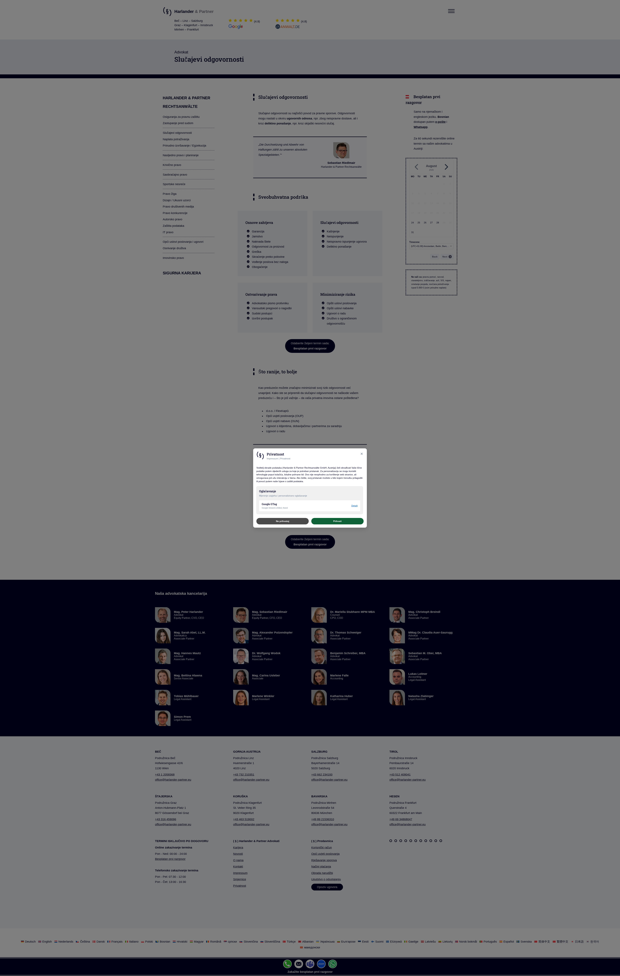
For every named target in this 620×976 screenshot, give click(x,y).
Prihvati (337, 521)
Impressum (272, 458)
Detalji (354, 505)
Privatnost (285, 458)
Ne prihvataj (282, 521)
